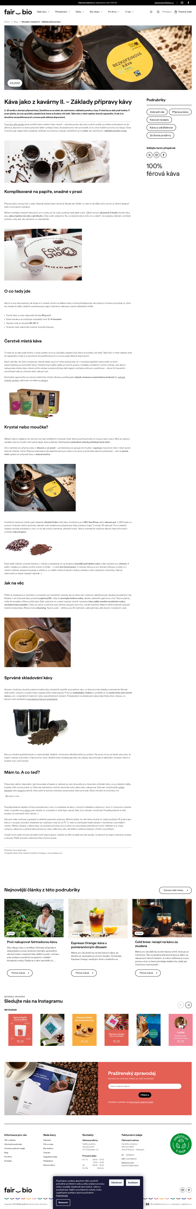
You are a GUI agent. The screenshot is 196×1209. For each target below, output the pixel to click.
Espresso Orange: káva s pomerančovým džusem (89, 945)
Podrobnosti (62, 1195)
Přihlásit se (145, 1095)
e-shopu (43, 380)
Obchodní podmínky (13, 1144)
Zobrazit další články (173, 890)
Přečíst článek (18, 973)
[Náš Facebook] (188, 2)
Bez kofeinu (48, 1148)
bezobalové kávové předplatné (42, 699)
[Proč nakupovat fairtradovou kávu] (34, 918)
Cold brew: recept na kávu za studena (156, 944)
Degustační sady (50, 1157)
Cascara (46, 1152)
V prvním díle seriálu (14, 124)
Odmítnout (116, 1182)
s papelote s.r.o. (186, 1204)
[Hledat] (158, 12)
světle (121, 787)
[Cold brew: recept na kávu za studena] (162, 918)
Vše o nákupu (10, 1140)
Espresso (47, 1140)
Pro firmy (8, 1157)
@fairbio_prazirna (14, 997)
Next (188, 1005)
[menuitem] (43, 12)
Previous (180, 1005)
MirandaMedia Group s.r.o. (160, 1204)
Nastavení (63, 1202)
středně (8, 790)
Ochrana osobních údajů (14, 1148)
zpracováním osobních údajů (141, 1102)
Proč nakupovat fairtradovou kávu (32, 942)
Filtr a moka (48, 1144)
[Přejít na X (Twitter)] (149, 155)
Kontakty (8, 1161)
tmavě (21, 790)
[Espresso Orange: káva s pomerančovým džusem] (98, 918)
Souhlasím (133, 1182)
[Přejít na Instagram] (156, 155)
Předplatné (48, 1161)
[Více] (151, 12)
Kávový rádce (49, 1165)
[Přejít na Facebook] (163, 155)
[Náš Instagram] (182, 2)
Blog (6, 1152)
